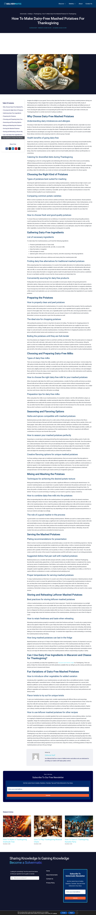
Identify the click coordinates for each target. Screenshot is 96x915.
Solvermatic (23, 14)
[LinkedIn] (12, 148)
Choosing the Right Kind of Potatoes (13, 110)
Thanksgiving (37, 14)
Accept (63, 912)
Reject (71, 912)
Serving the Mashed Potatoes (11, 128)
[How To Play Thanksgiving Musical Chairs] (48, 816)
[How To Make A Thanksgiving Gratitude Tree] (17, 816)
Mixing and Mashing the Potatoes (12, 125)
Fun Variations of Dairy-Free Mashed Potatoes (14, 137)
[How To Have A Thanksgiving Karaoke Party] (79, 816)
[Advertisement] (48, 43)
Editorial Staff (34, 27)
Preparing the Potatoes (9, 116)
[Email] (19, 148)
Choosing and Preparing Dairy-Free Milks (14, 119)
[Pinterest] (16, 148)
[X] (9, 148)
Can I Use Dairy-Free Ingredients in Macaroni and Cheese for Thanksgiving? (14, 134)
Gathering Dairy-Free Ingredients (12, 113)
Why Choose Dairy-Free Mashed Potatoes (14, 107)
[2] (13, 3)
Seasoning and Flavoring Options (12, 122)
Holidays (30, 14)
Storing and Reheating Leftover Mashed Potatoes (14, 131)
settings (55, 913)
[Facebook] (6, 148)
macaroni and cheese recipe (66, 662)
